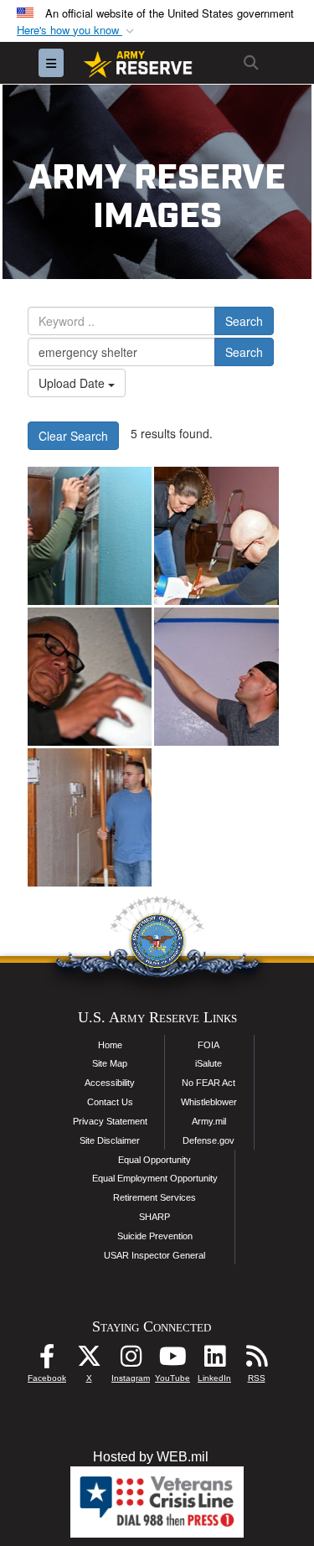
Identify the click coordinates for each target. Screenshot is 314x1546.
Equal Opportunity (154, 1160)
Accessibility (110, 1083)
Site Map (109, 1063)
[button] (77, 30)
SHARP (154, 1217)
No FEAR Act (208, 1083)
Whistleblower (209, 1102)
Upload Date (73, 383)
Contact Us (110, 1102)
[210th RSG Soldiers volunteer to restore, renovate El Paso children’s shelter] (90, 536)
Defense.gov (208, 1140)
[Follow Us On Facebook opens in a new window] (47, 1360)
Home (110, 1045)
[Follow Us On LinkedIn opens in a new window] (214, 1360)
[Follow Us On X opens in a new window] (89, 1360)
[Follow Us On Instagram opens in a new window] (131, 1360)
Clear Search (73, 435)
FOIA (208, 1045)
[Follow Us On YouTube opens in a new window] (172, 1360)
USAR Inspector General (154, 1255)
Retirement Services (154, 1197)
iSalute (208, 1063)
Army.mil (209, 1121)
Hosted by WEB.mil (150, 1457)
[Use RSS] (256, 1360)
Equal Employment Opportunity (155, 1178)
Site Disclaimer (110, 1140)
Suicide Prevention (155, 1236)
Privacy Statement (110, 1121)
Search (244, 321)
